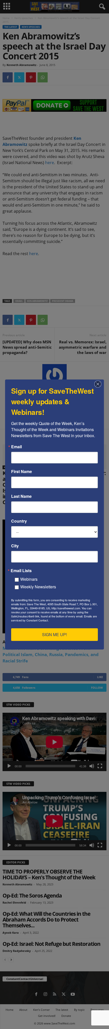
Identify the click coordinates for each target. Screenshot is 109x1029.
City (15, 546)
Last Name (21, 496)
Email (16, 447)
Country (19, 521)
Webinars (29, 579)
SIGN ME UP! (54, 634)
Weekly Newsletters (38, 587)
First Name (21, 471)
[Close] (99, 384)
